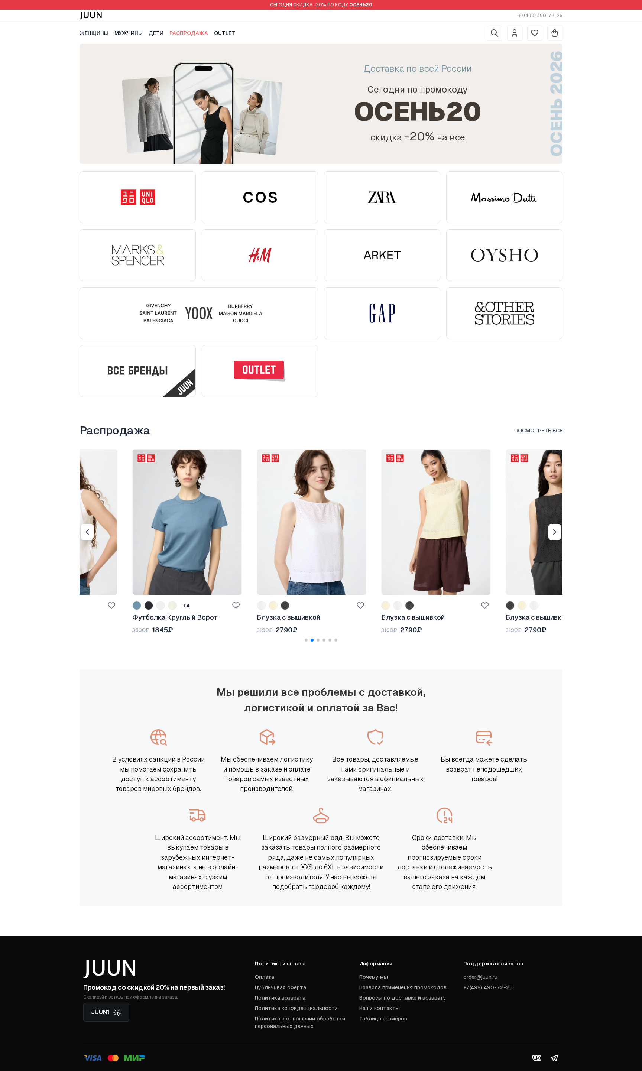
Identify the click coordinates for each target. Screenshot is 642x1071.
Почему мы (373, 977)
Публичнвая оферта (280, 987)
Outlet (224, 33)
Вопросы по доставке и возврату (402, 998)
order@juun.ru (480, 977)
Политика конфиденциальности (296, 1008)
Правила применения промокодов (403, 987)
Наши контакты (379, 1008)
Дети (156, 33)
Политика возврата (280, 998)
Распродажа (188, 33)
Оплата (264, 977)
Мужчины (128, 33)
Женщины (94, 33)
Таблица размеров (383, 1019)
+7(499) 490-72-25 (540, 15)
